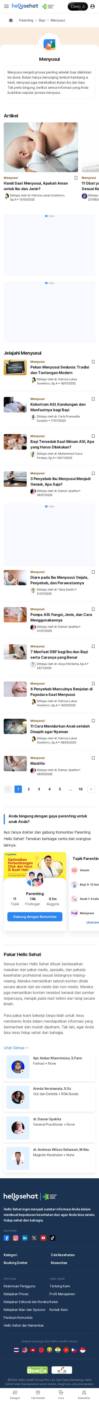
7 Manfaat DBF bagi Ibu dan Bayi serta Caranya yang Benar (59, 654)
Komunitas (59, 1263)
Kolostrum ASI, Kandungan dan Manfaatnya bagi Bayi (57, 407)
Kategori (10, 1255)
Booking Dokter (16, 1263)
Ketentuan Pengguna (19, 1286)
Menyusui (58, 20)
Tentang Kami (60, 1286)
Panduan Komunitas (18, 1317)
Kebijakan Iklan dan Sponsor (25, 1310)
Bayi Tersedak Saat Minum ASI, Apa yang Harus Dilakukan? (62, 444)
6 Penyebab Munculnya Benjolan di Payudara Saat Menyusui (61, 692)
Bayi (42, 20)
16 (81, 789)
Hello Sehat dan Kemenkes (24, 1325)
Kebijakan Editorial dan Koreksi (26, 1302)
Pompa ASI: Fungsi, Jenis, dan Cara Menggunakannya (61, 617)
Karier (54, 1302)
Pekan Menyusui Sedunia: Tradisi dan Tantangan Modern (59, 370)
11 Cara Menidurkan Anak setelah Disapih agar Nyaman (60, 729)
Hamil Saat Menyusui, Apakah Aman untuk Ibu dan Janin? (36, 186)
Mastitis (37, 763)
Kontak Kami (59, 1310)
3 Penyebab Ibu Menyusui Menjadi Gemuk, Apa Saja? (60, 481)
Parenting (26, 20)
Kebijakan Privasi (16, 1294)
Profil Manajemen (62, 1294)
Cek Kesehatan (63, 1255)
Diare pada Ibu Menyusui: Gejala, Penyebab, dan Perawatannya (59, 580)
